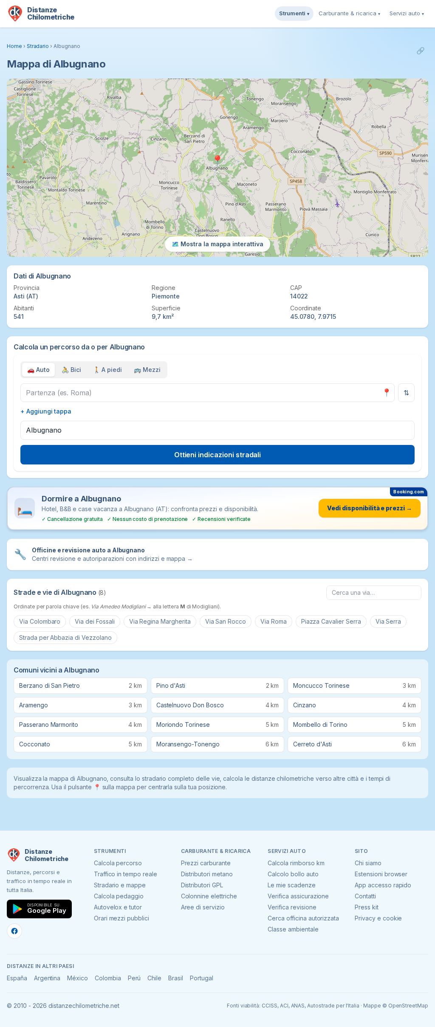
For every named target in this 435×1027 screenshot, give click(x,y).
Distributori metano (207, 874)
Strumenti (294, 13)
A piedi (107, 369)
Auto (38, 369)
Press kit (367, 907)
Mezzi (147, 369)
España (17, 978)
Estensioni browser (381, 874)
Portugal (201, 978)
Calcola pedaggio (119, 896)
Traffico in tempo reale (125, 874)
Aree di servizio (203, 907)
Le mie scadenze (291, 885)
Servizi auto (407, 13)
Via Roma (273, 621)
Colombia (108, 978)
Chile (154, 978)
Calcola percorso (118, 863)
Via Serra (388, 621)
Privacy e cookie (378, 918)
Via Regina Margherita (160, 621)
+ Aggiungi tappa (45, 411)
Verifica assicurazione (298, 896)
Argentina (47, 978)
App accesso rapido (383, 885)
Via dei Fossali (94, 621)
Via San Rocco (225, 621)
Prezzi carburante (206, 863)
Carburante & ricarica (349, 13)
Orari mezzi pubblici (121, 918)
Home (14, 46)
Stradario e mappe (120, 885)
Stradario (38, 46)
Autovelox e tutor (118, 907)
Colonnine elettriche (209, 896)
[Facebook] (14, 931)
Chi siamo (368, 863)
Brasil (175, 978)
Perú (134, 978)
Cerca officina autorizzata (303, 918)
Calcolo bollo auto (293, 874)
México (77, 978)
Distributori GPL (202, 885)
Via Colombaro (39, 621)
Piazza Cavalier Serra (331, 621)
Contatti (365, 896)
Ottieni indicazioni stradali (217, 454)
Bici (71, 369)
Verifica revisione (292, 907)
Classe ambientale (293, 929)
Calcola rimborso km (296, 863)
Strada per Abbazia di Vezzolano (65, 637)
